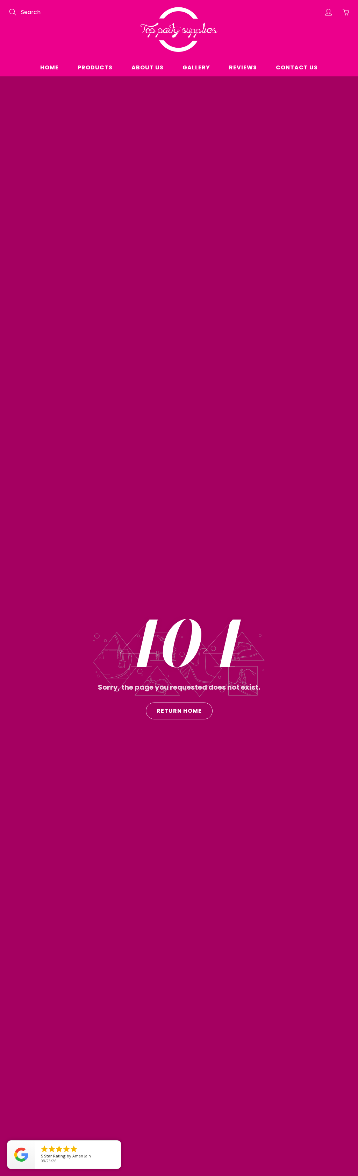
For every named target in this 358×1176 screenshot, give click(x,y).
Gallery (196, 67)
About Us (147, 67)
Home (49, 67)
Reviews (243, 67)
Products (95, 67)
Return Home (179, 711)
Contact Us (297, 67)
